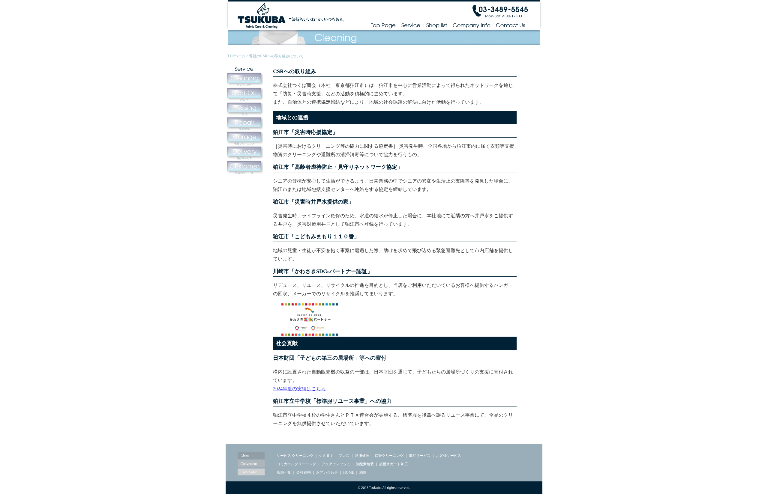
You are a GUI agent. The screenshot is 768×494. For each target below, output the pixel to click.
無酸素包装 (365, 464)
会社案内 (303, 472)
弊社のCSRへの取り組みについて (276, 56)
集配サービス (419, 456)
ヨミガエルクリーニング (296, 464)
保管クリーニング (389, 456)
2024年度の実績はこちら (299, 388)
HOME (348, 472)
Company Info (472, 25)
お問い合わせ (327, 472)
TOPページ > (238, 56)
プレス (344, 456)
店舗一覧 (284, 472)
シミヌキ (326, 456)
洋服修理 (362, 456)
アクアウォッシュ (336, 464)
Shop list (436, 25)
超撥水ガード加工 (393, 464)
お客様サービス (448, 456)
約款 (363, 472)
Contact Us (511, 25)
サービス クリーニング (295, 456)
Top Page (383, 25)
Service (410, 25)
